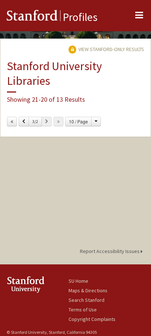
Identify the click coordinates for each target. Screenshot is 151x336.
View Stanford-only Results (110, 49)
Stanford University (38, 284)
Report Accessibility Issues (110, 251)
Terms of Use (83, 309)
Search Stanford (86, 300)
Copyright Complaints (92, 319)
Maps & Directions (88, 290)
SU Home (78, 281)
